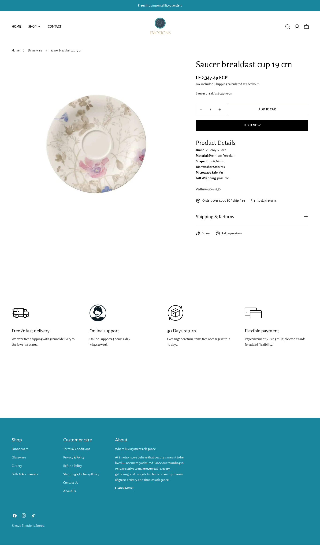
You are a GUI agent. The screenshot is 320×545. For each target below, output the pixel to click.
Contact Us (70, 482)
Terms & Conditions (76, 449)
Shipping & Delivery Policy (81, 474)
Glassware (19, 457)
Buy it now (251, 125)
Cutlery (17, 466)
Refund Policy (72, 466)
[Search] (287, 26)
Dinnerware (35, 50)
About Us (69, 491)
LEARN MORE (124, 488)
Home (15, 50)
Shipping (221, 84)
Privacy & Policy (73, 457)
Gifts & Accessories (25, 474)
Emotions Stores (33, 525)
